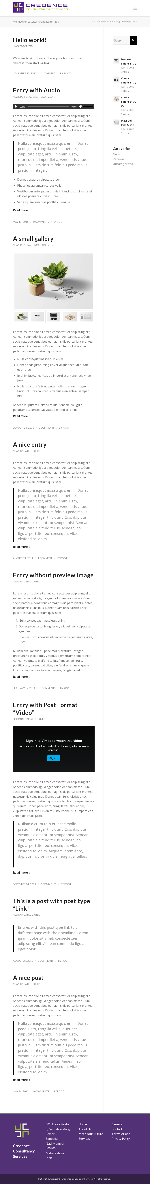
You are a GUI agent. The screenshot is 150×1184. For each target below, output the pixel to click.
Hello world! (30, 39)
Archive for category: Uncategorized (36, 21)
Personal (26, 96)
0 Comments (41, 221)
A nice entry (30, 444)
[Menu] (135, 8)
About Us (85, 1129)
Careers (117, 1124)
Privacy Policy (121, 1139)
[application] (54, 106)
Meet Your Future (91, 1134)
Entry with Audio (36, 90)
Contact (117, 1129)
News (16, 96)
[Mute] (80, 106)
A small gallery (33, 238)
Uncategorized (23, 46)
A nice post (28, 977)
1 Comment (48, 73)
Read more (20, 210)
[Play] (16, 106)
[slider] (88, 106)
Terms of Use (121, 1134)
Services (84, 1139)
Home (83, 1124)
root (67, 73)
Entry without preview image (53, 575)
